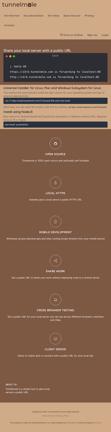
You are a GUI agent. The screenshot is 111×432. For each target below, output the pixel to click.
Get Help (53, 15)
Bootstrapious (71, 423)
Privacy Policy (63, 416)
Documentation (34, 15)
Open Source (72, 15)
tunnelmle (19, 4)
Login (105, 35)
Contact (9, 25)
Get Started (11, 15)
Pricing (89, 15)
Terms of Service (49, 416)
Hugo (48, 423)
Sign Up (92, 35)
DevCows (97, 423)
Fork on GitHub (73, 35)
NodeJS (7, 119)
